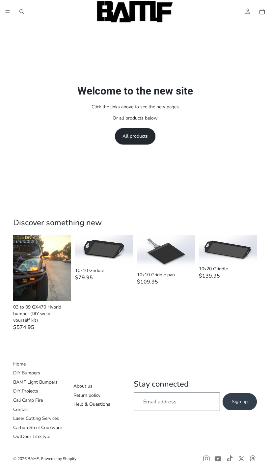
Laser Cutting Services (36, 418)
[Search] (21, 11)
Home (19, 364)
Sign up (240, 401)
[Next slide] (64, 268)
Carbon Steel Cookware (37, 427)
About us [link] (83, 386)
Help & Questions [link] (91, 404)
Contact (21, 409)
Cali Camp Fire (28, 400)
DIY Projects (25, 391)
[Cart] (262, 11)
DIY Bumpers (26, 373)
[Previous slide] (20, 268)
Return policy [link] (86, 395)
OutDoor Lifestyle (31, 436)
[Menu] (7, 11)
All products (135, 136)
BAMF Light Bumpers (35, 382)
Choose (66, 291)
